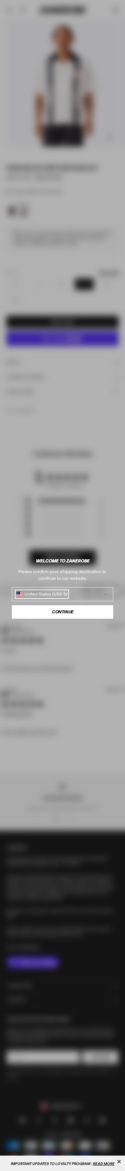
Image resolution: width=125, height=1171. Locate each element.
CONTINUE (62, 612)
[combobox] (41, 594)
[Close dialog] (119, 1161)
